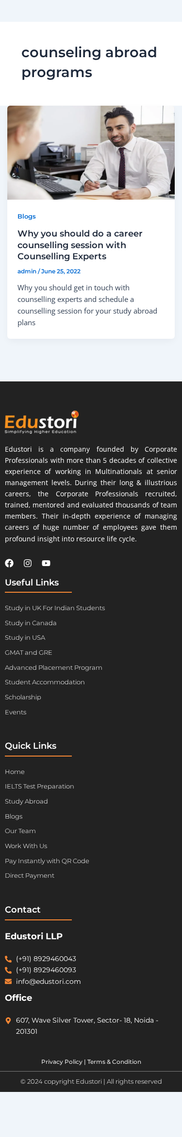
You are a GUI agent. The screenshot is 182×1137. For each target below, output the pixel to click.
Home (15, 771)
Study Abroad (26, 801)
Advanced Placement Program (53, 667)
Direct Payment (29, 875)
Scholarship (23, 697)
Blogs (26, 216)
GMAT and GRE (28, 652)
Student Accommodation (45, 682)
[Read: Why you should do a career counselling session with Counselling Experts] (91, 153)
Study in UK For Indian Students (55, 608)
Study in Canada (31, 623)
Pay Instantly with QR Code (47, 861)
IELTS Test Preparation (39, 786)
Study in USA (25, 637)
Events (15, 712)
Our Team (20, 831)
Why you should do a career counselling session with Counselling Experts (80, 245)
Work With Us (26, 846)
